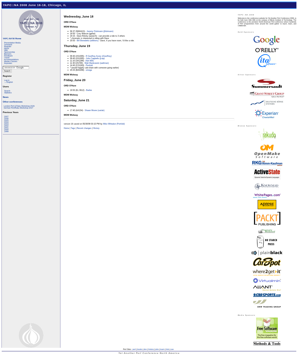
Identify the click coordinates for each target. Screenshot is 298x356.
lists (167, 349)
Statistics (8, 93)
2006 (6, 118)
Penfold (89, 65)
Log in (6, 80)
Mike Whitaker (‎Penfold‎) (114, 124)
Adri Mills (90, 61)
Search (7, 91)
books (139, 349)
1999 (6, 131)
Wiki (6, 50)
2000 (6, 130)
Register (7, 46)
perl (134, 349)
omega (89, 70)
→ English (8, 82)
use (172, 349)
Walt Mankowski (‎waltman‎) (97, 63)
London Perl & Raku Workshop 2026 (19, 106)
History (96, 128)
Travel (6, 58)
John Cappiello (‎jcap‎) (95, 58)
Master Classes (10, 61)
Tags (73, 128)
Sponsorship (9, 52)
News (6, 97)
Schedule (8, 45)
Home (12, 38)
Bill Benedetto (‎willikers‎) (87, 40)
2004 (6, 122)
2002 (6, 126)
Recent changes (84, 128)
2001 (6, 128)
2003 (6, 124)
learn (162, 349)
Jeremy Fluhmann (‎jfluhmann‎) (100, 31)
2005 (6, 120)
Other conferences (13, 101)
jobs (157, 349)
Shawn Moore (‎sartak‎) (94, 110)
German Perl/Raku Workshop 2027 (18, 108)
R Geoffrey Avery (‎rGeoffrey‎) (99, 56)
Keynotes (8, 63)
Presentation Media (12, 43)
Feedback (8, 56)
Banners (7, 54)
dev (145, 349)
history (151, 349)
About (6, 48)
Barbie (89, 90)
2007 (6, 117)
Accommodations (11, 59)
